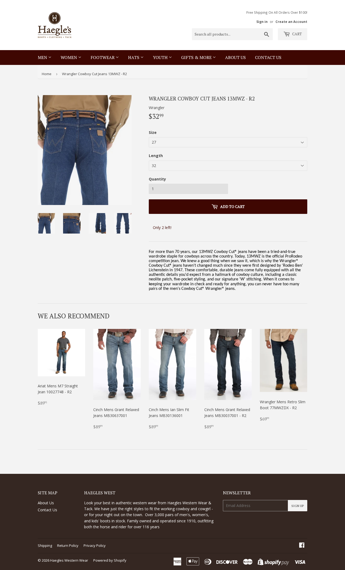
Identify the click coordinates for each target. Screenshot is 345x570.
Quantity (157, 179)
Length (156, 155)
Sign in (262, 21)
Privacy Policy (95, 545)
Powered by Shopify (109, 560)
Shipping (45, 545)
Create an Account (291, 21)
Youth (161, 57)
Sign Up (297, 506)
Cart (296, 33)
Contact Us (47, 509)
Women (69, 57)
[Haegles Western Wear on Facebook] (302, 545)
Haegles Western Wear (69, 560)
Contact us (268, 57)
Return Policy (67, 545)
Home (46, 73)
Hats (134, 57)
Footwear (103, 57)
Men (43, 57)
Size (153, 132)
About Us (235, 57)
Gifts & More (197, 57)
